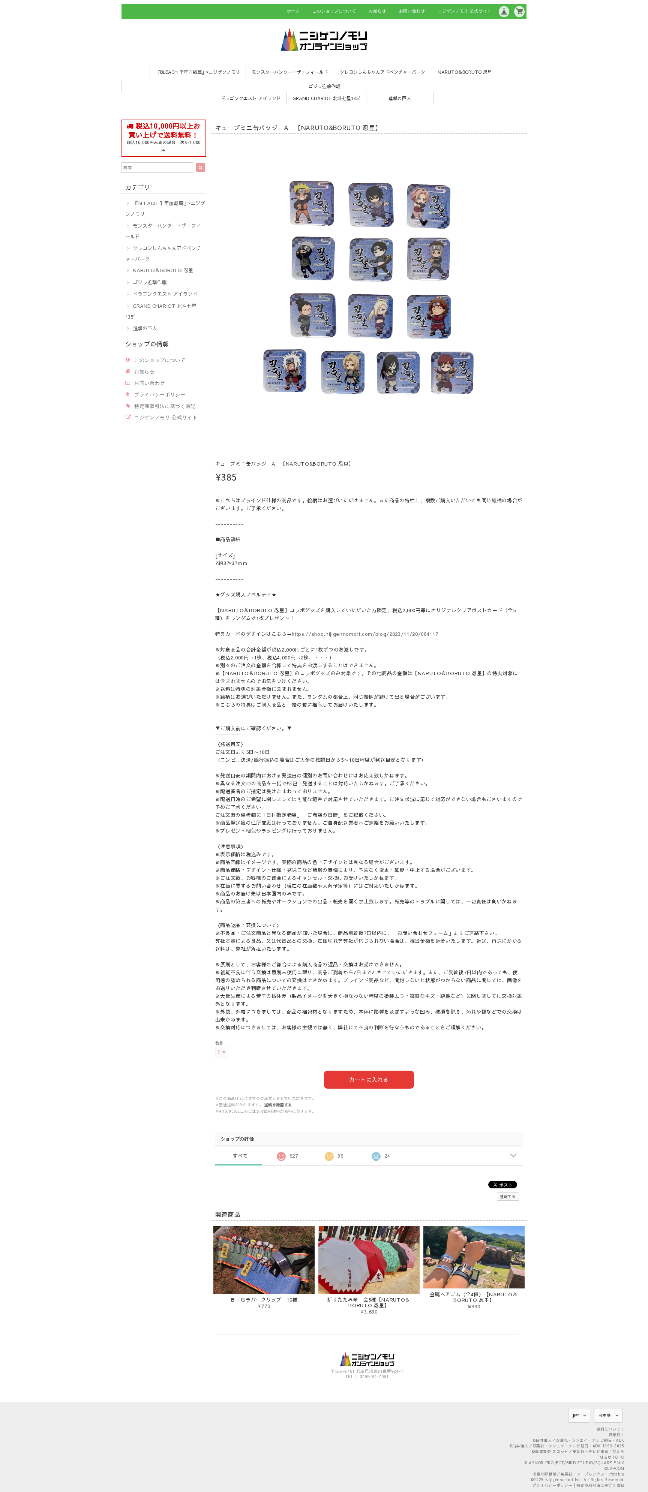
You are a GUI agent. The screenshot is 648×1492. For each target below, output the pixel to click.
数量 (219, 1043)
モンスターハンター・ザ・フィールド (290, 72)
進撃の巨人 (399, 98)
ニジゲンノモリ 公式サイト (465, 10)
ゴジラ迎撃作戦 (324, 86)
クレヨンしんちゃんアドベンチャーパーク (382, 72)
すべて (240, 1155)
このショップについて (334, 10)
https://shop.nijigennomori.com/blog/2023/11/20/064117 (365, 633)
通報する (508, 1196)
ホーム (293, 10)
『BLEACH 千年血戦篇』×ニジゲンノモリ (198, 72)
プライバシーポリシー (160, 394)
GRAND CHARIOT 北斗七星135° (326, 98)
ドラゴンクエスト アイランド (251, 98)
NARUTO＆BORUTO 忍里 (465, 72)
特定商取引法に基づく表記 (165, 406)
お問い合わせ (412, 10)
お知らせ (377, 10)
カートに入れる (368, 1079)
